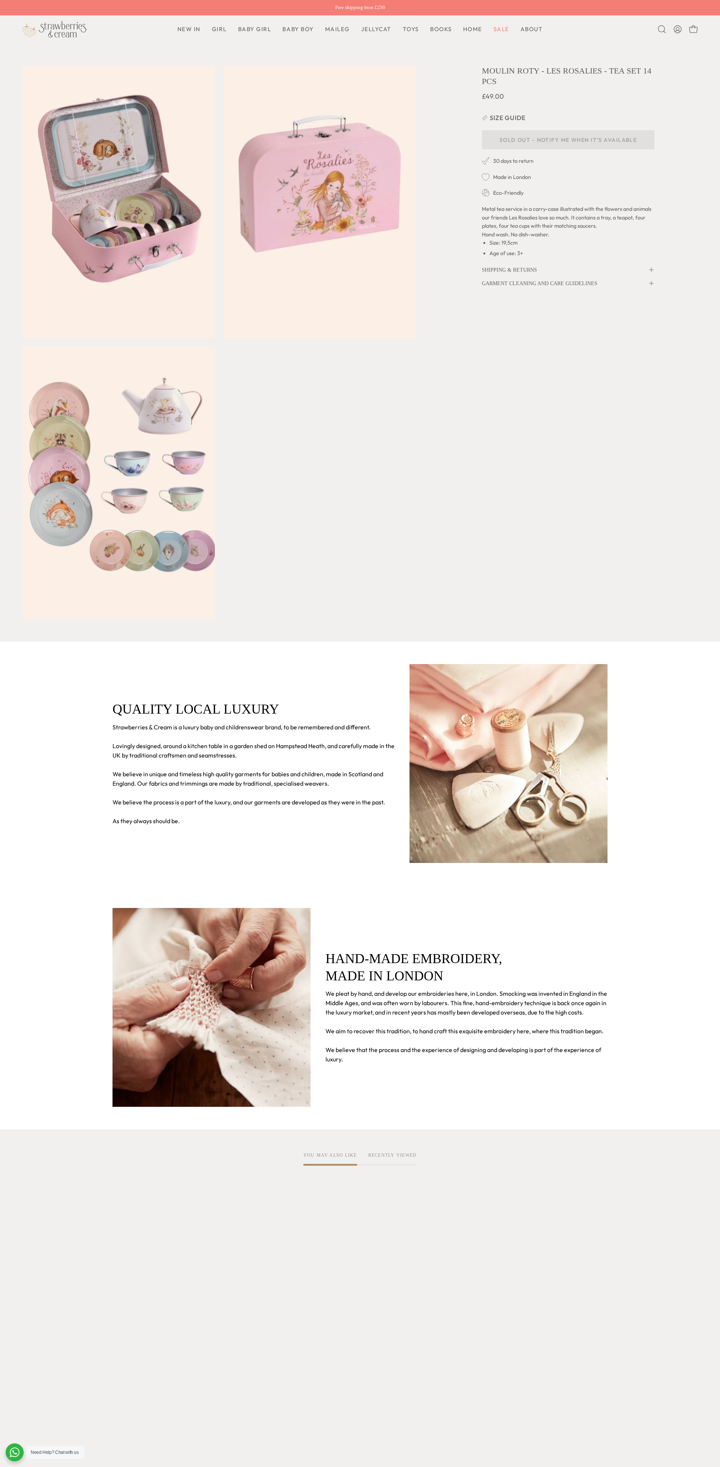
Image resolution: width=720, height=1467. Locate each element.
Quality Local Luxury (139, 1290)
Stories (122, 1398)
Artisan (122, 1302)
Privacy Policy (233, 1290)
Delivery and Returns (344, 1290)
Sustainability (130, 1361)
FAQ (322, 1278)
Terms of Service (237, 1278)
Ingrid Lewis (128, 1337)
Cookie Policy (232, 1302)
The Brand (126, 1278)
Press (119, 1386)
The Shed (125, 1349)
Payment (328, 1302)
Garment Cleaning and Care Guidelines (539, 283)
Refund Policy (232, 1315)
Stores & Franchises (138, 1374)
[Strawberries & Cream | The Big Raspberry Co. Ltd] (54, 29)
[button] (298, 29)
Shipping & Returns (509, 270)
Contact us (330, 1315)
